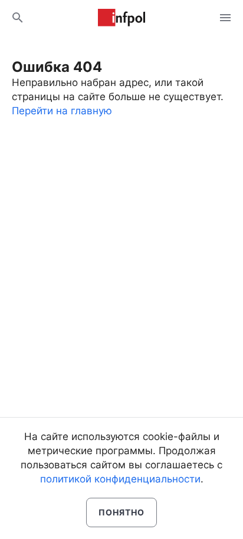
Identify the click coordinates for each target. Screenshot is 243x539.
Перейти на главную (62, 111)
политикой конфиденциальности (120, 479)
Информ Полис (121, 17)
